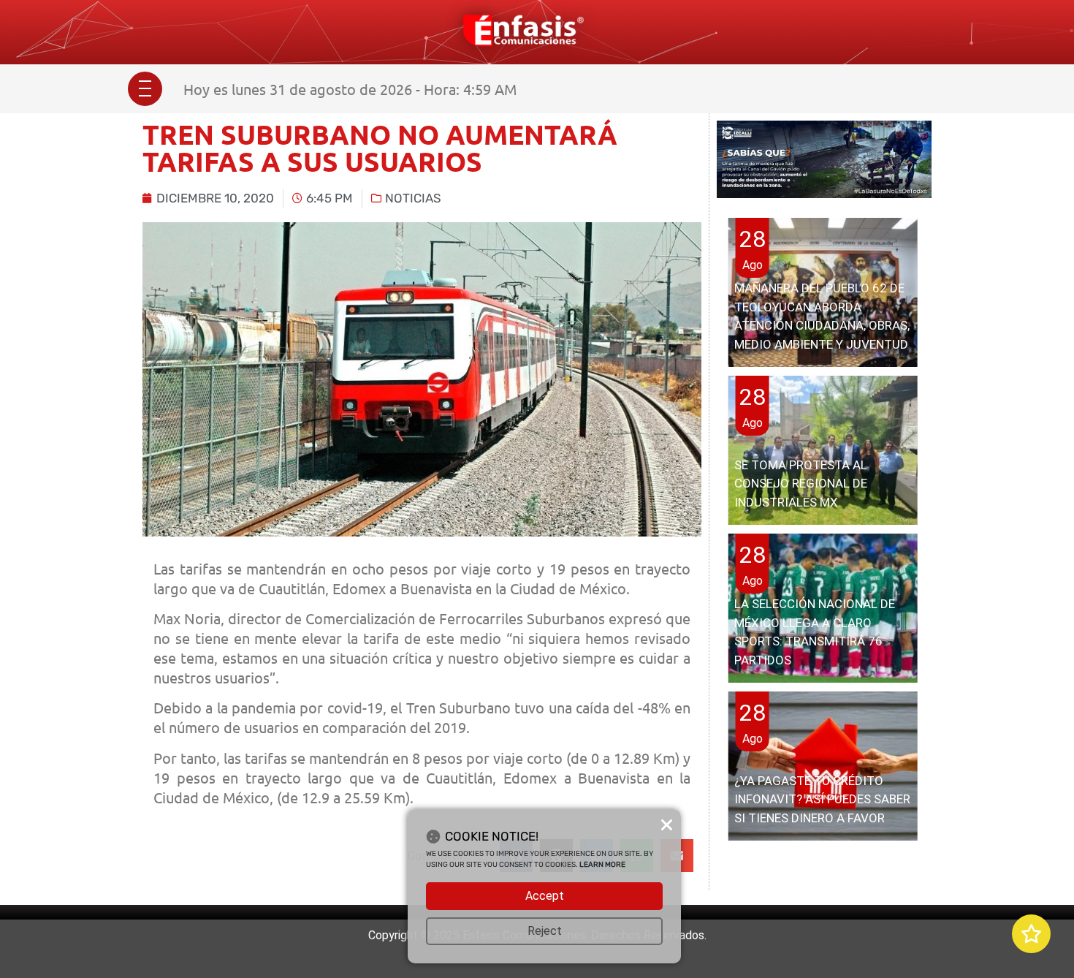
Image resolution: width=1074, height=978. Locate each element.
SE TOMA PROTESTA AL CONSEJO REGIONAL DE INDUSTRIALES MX (800, 483)
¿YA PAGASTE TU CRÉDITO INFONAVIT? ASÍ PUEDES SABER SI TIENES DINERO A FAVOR (822, 799)
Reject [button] (545, 931)
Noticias (413, 198)
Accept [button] (544, 896)
